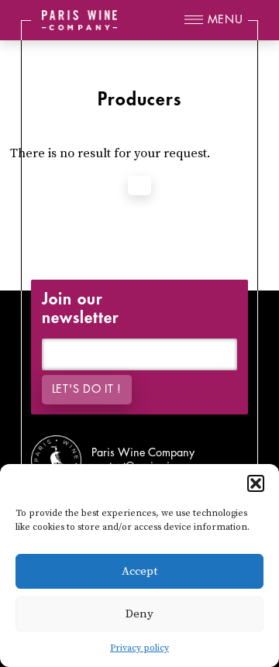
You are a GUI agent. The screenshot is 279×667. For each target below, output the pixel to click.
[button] (256, 483)
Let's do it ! (87, 389)
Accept (139, 571)
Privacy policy (139, 648)
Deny (139, 614)
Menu (225, 20)
